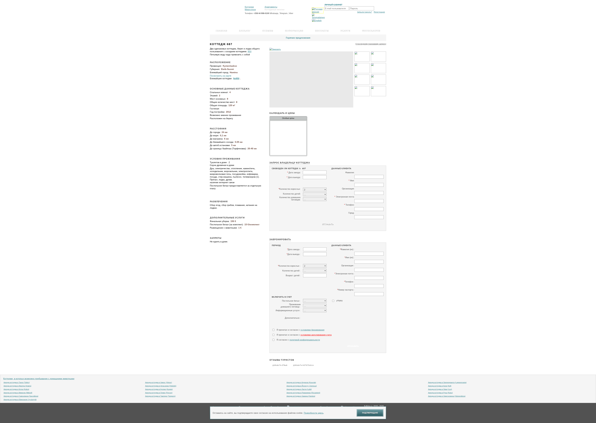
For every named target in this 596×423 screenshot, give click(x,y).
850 (249, 51)
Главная (221, 31)
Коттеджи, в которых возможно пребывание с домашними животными (38, 378)
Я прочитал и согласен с (300, 330)
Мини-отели (250, 9)
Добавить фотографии (303, 365)
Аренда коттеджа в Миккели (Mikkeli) (18, 393)
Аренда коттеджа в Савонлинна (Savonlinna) (21, 396)
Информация (294, 31)
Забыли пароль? (364, 12)
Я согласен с (298, 340)
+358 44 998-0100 (261, 13)
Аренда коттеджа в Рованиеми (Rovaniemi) (303, 393)
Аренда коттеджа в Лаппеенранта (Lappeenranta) (447, 382)
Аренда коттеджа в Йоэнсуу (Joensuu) (302, 386)
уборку (339, 300)
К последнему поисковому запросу (371, 44)
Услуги (345, 31)
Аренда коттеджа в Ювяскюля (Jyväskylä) (20, 399)
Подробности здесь (313, 413)
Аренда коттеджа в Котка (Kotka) (16, 389)
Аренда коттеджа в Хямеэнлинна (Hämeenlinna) (446, 396)
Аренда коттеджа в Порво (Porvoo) (158, 393)
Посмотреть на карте (220, 75)
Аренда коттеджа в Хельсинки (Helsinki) (160, 386)
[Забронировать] (275, 49)
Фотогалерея (371, 31)
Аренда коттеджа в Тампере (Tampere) (160, 396)
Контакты (322, 31)
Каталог (245, 31)
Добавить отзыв (279, 365)
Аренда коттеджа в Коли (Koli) (439, 386)
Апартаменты (271, 7)
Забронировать (280, 239)
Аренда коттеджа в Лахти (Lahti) (299, 389)
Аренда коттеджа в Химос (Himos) (158, 382)
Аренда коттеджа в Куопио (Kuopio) (159, 389)
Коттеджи (249, 7)
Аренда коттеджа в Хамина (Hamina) (301, 396)
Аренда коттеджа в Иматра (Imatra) (17, 386)
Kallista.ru (368, 406)
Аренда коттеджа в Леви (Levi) (440, 389)
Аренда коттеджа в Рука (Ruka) (440, 393)
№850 (236, 78)
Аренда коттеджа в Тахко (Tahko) (17, 382)
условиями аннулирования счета (316, 335)
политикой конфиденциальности (304, 340)
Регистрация (379, 12)
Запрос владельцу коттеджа (289, 163)
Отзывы (267, 31)
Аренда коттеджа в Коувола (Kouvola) (301, 382)
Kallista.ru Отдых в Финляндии (223, 9)
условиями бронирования (312, 330)
